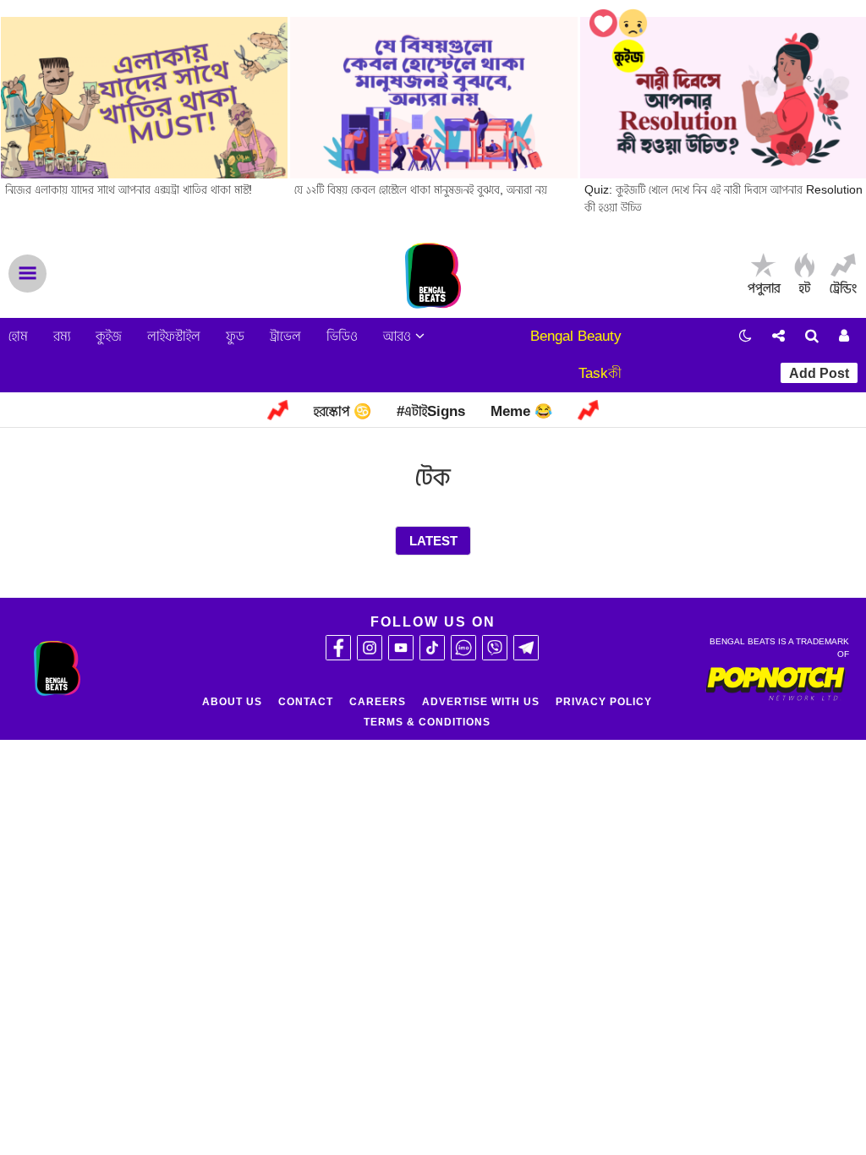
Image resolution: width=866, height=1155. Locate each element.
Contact (305, 702)
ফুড (235, 336)
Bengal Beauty (576, 336)
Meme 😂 (521, 411)
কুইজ (109, 336)
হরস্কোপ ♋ (342, 411)
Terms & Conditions (427, 722)
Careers (377, 702)
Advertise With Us (481, 702)
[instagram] (369, 647)
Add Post (819, 373)
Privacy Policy (604, 702)
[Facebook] (338, 647)
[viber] (494, 647)
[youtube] (401, 647)
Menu (27, 274)
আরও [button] (399, 336)
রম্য (61, 336)
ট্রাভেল (285, 336)
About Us (232, 702)
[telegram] (526, 647)
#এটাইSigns (431, 411)
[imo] (463, 647)
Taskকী (600, 373)
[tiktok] (432, 647)
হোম (18, 336)
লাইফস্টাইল (173, 336)
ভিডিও (342, 336)
